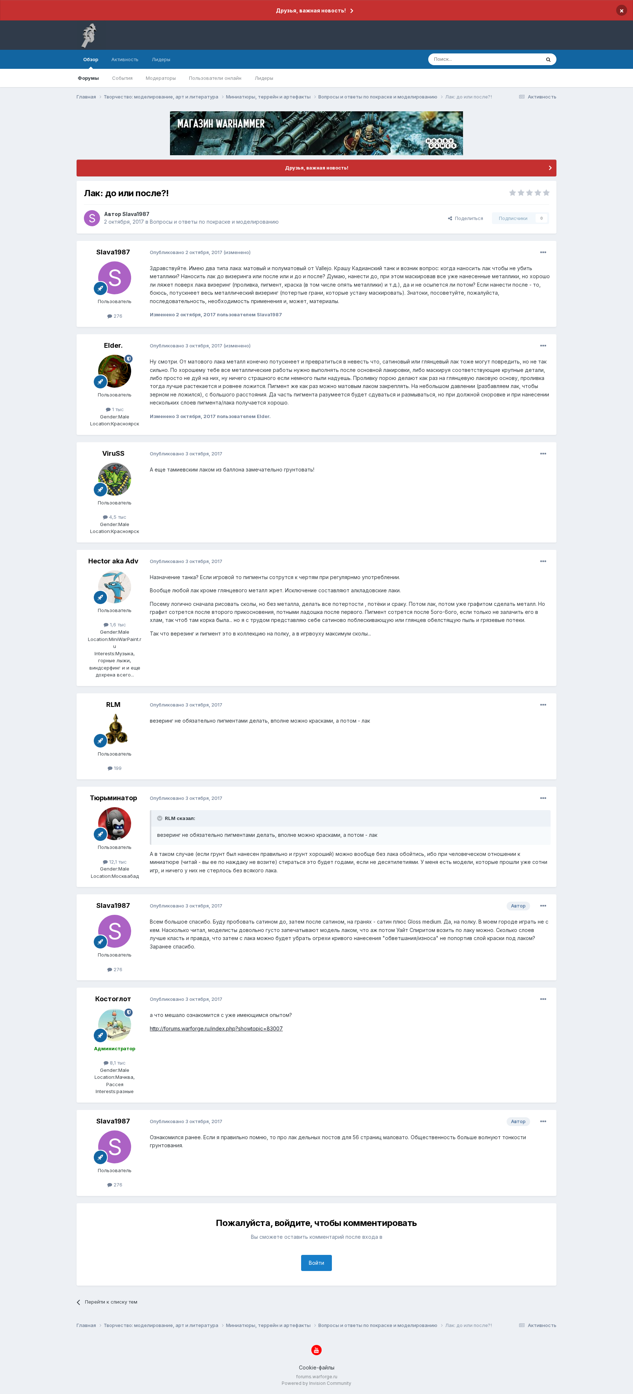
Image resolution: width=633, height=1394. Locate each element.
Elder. (113, 345)
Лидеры (264, 78)
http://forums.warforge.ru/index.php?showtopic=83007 (216, 1028)
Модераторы (161, 78)
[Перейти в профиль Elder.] (114, 371)
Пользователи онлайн (215, 78)
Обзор (90, 59)
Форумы (88, 78)
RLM (113, 704)
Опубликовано (186, 252)
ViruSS (113, 453)
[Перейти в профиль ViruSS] (114, 479)
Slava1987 (135, 214)
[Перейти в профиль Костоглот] (114, 1025)
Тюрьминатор (113, 798)
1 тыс (117, 409)
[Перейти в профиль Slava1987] (92, 218)
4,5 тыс (117, 517)
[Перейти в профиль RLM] (114, 730)
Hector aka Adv (113, 561)
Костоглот (113, 999)
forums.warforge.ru (316, 1376)
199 (117, 768)
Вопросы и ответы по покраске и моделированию (214, 222)
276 (117, 316)
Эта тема (520, 59)
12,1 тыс (117, 862)
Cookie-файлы (316, 1367)
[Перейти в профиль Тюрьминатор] (114, 823)
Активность (124, 59)
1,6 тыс (117, 624)
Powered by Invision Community (316, 1383)
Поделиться (467, 218)
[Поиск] (548, 59)
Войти (316, 1263)
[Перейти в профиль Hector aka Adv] (114, 586)
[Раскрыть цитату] (160, 818)
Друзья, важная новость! (311, 10)
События (122, 78)
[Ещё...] (543, 252)
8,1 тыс (117, 1063)
